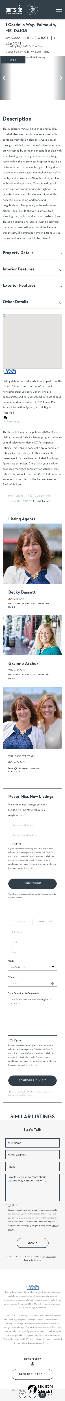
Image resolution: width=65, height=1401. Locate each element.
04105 (26, 501)
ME (30, 496)
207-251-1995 (16, 598)
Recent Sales (28, 603)
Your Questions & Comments (23, 993)
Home (9, 496)
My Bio (11, 607)
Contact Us (14, 772)
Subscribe (32, 883)
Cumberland (42, 496)
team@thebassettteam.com (24, 768)
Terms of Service (22, 1095)
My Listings (14, 603)
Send (31, 1243)
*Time (11, 977)
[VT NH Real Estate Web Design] (40, 1390)
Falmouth (14, 501)
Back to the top (30, 1374)
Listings (20, 496)
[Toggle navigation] (59, 9)
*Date (11, 961)
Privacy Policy (12, 422)
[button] (6, 78)
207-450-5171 (16, 670)
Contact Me (43, 603)
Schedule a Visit (44, 922)
